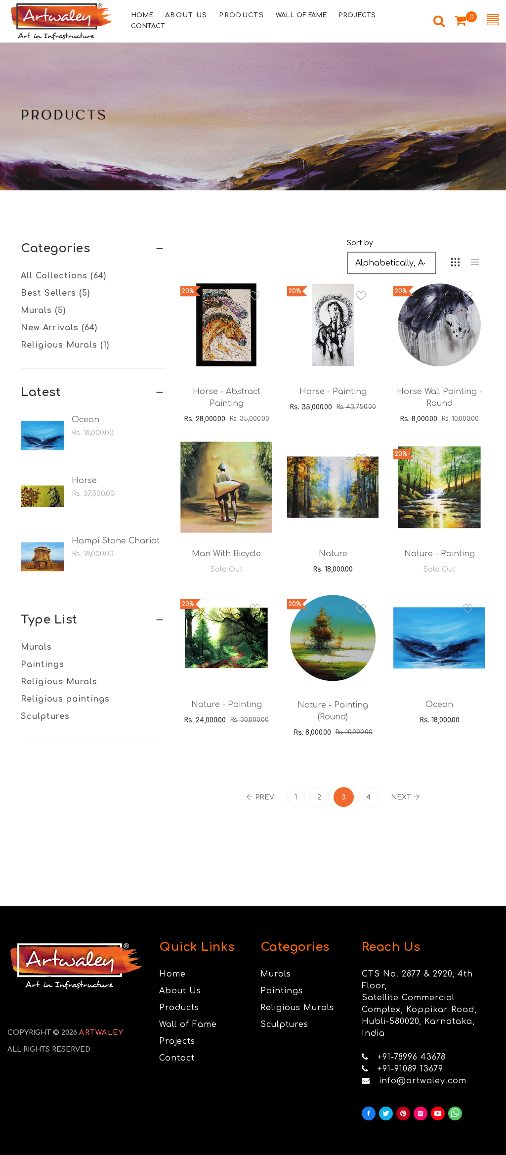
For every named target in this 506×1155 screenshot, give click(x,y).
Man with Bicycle (226, 553)
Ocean (85, 419)
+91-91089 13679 (410, 1069)
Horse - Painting (333, 391)
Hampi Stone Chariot (116, 540)
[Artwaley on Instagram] (420, 1113)
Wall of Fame (188, 1024)
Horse (84, 480)
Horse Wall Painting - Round (439, 397)
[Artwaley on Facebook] (369, 1113)
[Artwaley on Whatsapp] (455, 1113)
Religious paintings (65, 699)
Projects (177, 1041)
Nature (333, 553)
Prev (264, 797)
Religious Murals (59, 681)
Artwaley (101, 1032)
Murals (36, 647)
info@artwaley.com (422, 1080)
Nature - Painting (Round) (332, 711)
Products (179, 1007)
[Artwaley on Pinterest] (403, 1113)
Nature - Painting (439, 553)
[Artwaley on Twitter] (386, 1113)
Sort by (360, 243)
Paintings (42, 664)
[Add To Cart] (213, 347)
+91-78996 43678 (412, 1057)
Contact (177, 1058)
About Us (180, 990)
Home (172, 974)
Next (401, 797)
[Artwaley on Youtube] (438, 1113)
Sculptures (45, 716)
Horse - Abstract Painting (226, 397)
